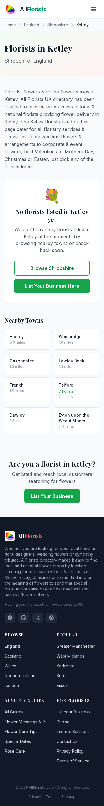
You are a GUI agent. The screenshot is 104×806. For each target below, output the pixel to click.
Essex (62, 685)
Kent (61, 675)
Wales (10, 665)
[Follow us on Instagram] (23, 618)
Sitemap (68, 796)
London (12, 685)
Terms (51, 796)
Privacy (35, 796)
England (12, 646)
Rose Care (15, 751)
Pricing (63, 721)
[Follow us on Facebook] (10, 618)
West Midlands (70, 656)
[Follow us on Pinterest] (51, 618)
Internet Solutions (73, 731)
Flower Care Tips (21, 731)
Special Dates (18, 741)
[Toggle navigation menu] (93, 9)
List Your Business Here (52, 286)
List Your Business (52, 496)
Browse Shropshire (52, 268)
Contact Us (67, 741)
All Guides (14, 711)
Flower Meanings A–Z (25, 721)
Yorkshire (66, 665)
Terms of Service (73, 760)
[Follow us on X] (37, 618)
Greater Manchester (76, 646)
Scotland (13, 656)
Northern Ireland (20, 675)
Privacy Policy (70, 751)
